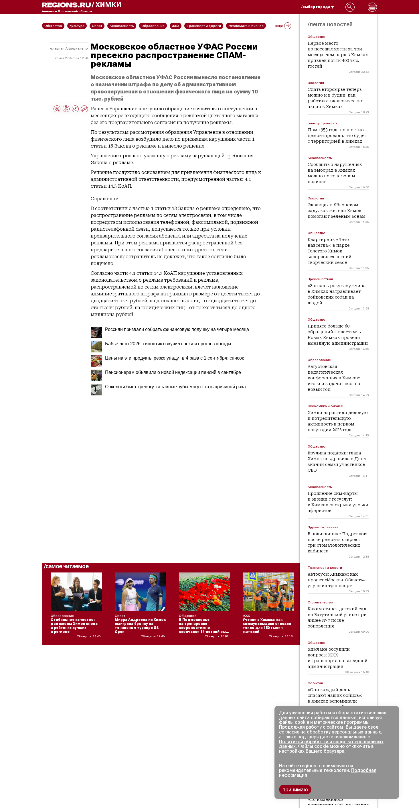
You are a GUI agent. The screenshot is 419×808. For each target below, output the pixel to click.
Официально (77, 48)
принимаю (295, 790)
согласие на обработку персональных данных (330, 732)
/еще (279, 26)
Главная (57, 48)
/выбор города (315, 7)
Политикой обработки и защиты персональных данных (331, 744)
